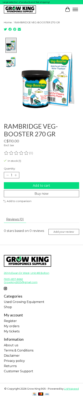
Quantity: (9, 168)
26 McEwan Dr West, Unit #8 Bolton (26, 272)
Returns (10, 366)
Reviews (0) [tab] (15, 219)
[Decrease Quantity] (7, 175)
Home (8, 22)
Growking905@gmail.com (20, 282)
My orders (11, 326)
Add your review (63, 231)
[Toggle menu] (75, 9)
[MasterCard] (40, 394)
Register (10, 321)
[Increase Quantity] (15, 175)
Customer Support (18, 371)
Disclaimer (12, 355)
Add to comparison (19, 201)
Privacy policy (14, 361)
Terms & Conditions (18, 350)
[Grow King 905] (20, 9)
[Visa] (46, 394)
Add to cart (41, 185)
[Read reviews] (16, 153)
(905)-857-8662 (13, 279)
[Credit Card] (34, 394)
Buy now (41, 193)
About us (11, 345)
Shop (8, 307)
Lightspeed (71, 388)
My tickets (11, 331)
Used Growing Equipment (24, 302)
